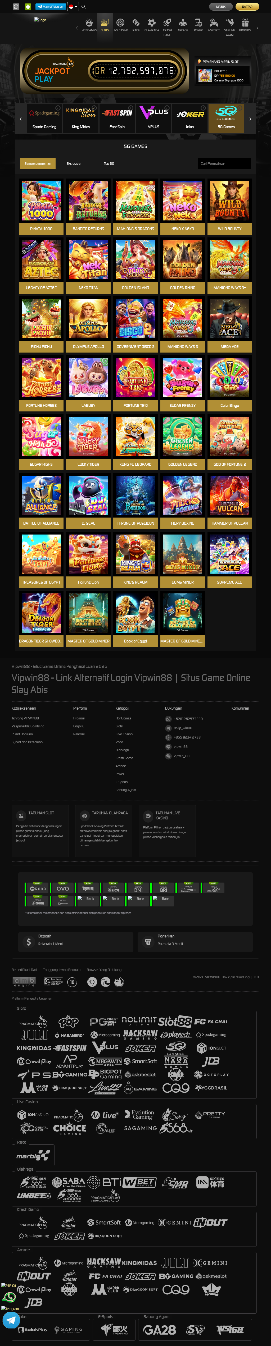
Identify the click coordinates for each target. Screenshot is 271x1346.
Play (44, 79)
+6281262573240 (188, 719)
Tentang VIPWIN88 (25, 718)
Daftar (247, 6)
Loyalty (78, 726)
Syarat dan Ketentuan (27, 742)
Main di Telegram (53, 6)
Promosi (245, 30)
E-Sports (214, 30)
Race (136, 30)
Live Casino (120, 30)
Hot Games (89, 30)
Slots (105, 30)
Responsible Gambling (28, 726)
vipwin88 (181, 746)
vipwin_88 (181, 756)
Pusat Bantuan (22, 734)
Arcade (183, 30)
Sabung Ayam (229, 32)
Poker (198, 30)
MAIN (92, 201)
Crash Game (167, 32)
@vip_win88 (183, 728)
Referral (79, 734)
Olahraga (151, 30)
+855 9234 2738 (187, 737)
